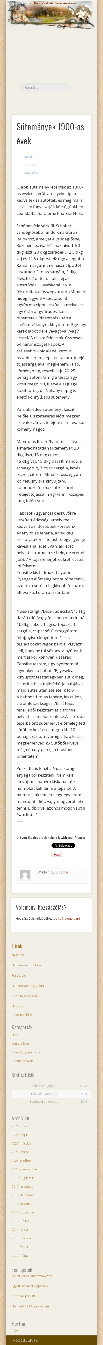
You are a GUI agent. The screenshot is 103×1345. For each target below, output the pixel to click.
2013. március (21, 1238)
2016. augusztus (23, 1212)
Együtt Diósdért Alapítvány (30, 1286)
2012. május (20, 1255)
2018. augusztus (23, 1178)
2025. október (21, 1160)
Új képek (18, 1006)
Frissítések (19, 975)
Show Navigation (79, 43)
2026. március (21, 1143)
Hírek (17, 946)
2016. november (23, 1203)
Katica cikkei (31, 173)
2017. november (23, 1186)
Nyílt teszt (18, 955)
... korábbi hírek (22, 1014)
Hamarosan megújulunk (28, 986)
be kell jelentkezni (66, 918)
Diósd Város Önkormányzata (32, 1276)
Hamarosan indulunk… (27, 965)
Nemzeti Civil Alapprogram (30, 1306)
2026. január (20, 1152)
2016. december (23, 1195)
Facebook (51, 99)
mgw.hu (17, 1330)
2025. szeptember (24, 1169)
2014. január (20, 1229)
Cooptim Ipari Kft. (24, 1296)
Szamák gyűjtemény (26, 1052)
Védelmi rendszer (24, 996)
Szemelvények (22, 1061)
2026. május (20, 1135)
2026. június (20, 1126)
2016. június (20, 1221)
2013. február (21, 1247)
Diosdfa (28, 157)
